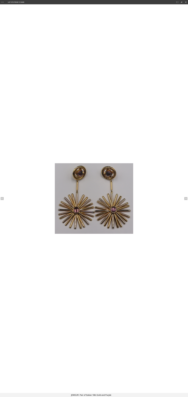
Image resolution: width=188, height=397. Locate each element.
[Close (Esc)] (186, 2)
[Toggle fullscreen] (177, 2)
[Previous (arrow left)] (3, 198)
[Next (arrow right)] (184, 198)
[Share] (181, 2)
